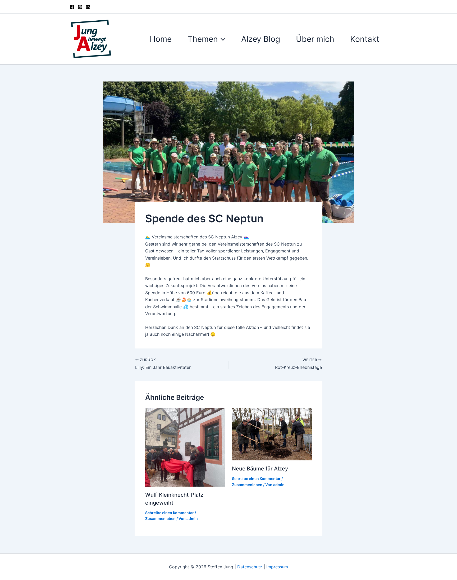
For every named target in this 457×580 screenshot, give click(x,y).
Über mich (315, 39)
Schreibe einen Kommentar (169, 512)
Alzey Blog (260, 39)
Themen (203, 39)
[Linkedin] (88, 6)
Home (161, 39)
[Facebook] (72, 6)
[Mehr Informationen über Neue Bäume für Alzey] (272, 434)
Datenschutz (250, 566)
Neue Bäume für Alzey (260, 468)
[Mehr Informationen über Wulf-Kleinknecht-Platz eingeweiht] (185, 447)
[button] (221, 38)
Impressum (277, 566)
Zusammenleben (160, 518)
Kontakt (364, 39)
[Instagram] (80, 6)
